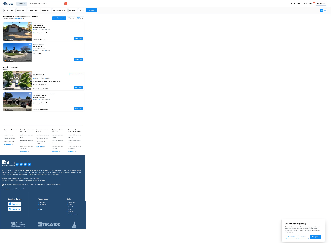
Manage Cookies (73, 214)
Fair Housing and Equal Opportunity (14, 184)
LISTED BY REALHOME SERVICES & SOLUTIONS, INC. (44, 94)
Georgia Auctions (9, 141)
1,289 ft (48, 50)
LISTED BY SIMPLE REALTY (38, 44)
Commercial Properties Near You (74, 130)
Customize (291, 236)
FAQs (69, 209)
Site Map (71, 211)
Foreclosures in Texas (42, 138)
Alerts (311, 3)
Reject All (303, 236)
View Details (78, 38)
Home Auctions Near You (11, 130)
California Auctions (9, 138)
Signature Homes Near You (57, 130)
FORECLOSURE (10, 89)
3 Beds (36, 29)
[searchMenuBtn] (65, 3)
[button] (5, 31)
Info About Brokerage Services (12, 178)
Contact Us (71, 202)
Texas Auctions (8, 135)
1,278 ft (48, 29)
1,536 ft (48, 99)
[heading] (68, 18)
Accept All (315, 236)
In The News (43, 204)
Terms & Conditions (40, 184)
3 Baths (42, 78)
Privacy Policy (289, 232)
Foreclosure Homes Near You (42, 130)
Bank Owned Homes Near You (27, 130)
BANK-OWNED (9, 39)
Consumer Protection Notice (31, 178)
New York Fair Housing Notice (10, 180)
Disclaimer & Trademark (53, 184)
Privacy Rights (29, 184)
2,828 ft (48, 78)
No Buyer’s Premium (76, 74)
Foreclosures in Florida (42, 135)
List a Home (71, 207)
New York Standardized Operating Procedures (32, 180)
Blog (305, 3)
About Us (42, 202)
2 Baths (42, 29)
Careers (42, 207)
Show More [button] (7, 144)
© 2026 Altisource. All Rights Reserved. (13, 189)
